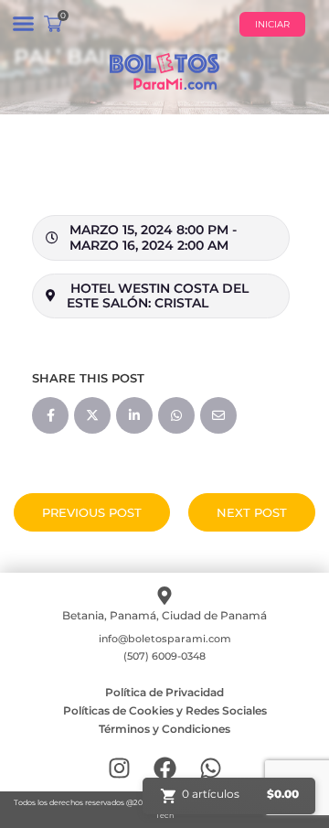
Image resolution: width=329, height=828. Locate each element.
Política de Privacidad (164, 692)
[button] (23, 23)
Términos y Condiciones (164, 729)
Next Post (252, 512)
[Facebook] (165, 768)
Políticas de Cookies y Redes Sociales (165, 710)
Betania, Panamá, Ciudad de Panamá (164, 615)
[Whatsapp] (210, 768)
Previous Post (92, 512)
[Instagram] (119, 768)
